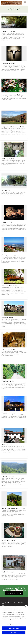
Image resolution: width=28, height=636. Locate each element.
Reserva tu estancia (14, 593)
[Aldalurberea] (11, 5)
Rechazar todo (14, 628)
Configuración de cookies (14, 624)
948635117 (10, 602)
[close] (25, 606)
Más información (15, 619)
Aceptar (13, 632)
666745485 (20, 602)
